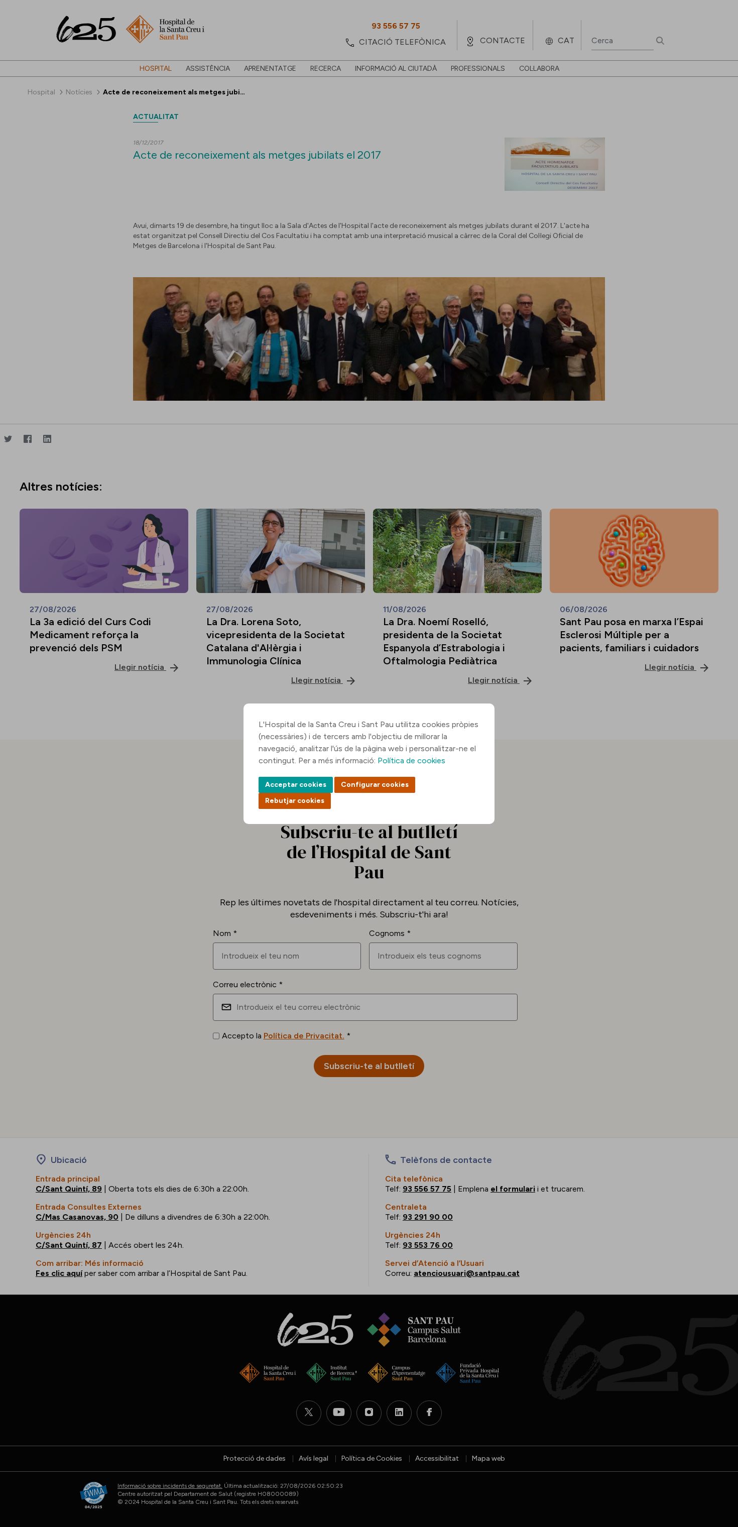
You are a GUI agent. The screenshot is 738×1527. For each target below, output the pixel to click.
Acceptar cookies (295, 784)
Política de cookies (411, 760)
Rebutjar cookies (294, 800)
